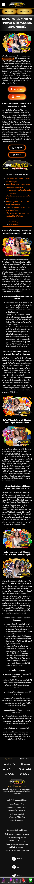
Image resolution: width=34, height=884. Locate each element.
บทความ (27, 764)
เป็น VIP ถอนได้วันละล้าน (17, 817)
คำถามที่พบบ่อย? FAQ (15, 224)
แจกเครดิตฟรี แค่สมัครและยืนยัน (17, 807)
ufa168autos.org (20, 841)
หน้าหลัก (10, 759)
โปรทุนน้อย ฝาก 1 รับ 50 (17, 804)
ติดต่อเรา (26, 774)
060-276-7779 (20, 847)
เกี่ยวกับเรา (9, 769)
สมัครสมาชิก (25, 11)
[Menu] (3, 4)
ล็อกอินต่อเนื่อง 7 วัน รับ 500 (17, 811)
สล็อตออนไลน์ (26, 769)
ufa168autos (8, 58)
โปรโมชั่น (11, 774)
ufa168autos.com (17, 786)
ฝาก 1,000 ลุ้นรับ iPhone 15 (17, 820)
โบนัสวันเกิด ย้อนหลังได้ (17, 814)
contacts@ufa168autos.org (19, 844)
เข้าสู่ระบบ (10, 11)
